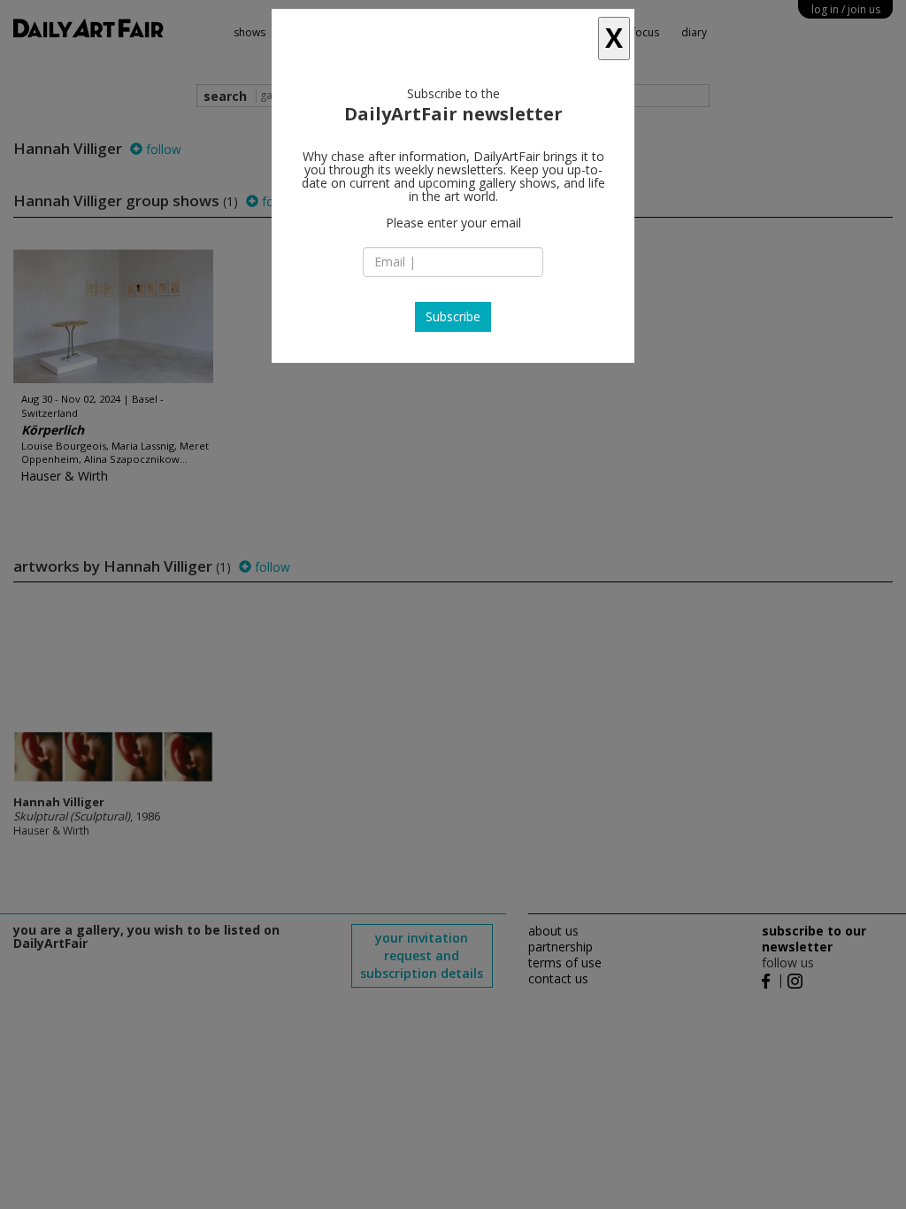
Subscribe (453, 316)
